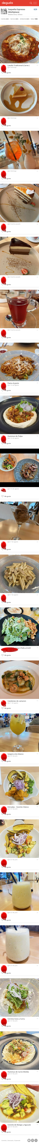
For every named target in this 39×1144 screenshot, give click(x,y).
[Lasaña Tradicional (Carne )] (19, 44)
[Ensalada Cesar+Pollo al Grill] (19, 626)
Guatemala (17, 1140)
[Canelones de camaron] (19, 679)
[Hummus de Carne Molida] (19, 1050)
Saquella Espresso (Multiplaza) (16, 10)
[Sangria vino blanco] (19, 732)
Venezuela (10, 1140)
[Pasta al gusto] (19, 362)
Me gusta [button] (7, 73)
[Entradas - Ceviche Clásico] (19, 785)
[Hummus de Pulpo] (19, 415)
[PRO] (3, 67)
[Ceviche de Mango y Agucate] (19, 1103)
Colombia (3, 1140)
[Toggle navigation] (35, 3)
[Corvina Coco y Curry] (19, 997)
